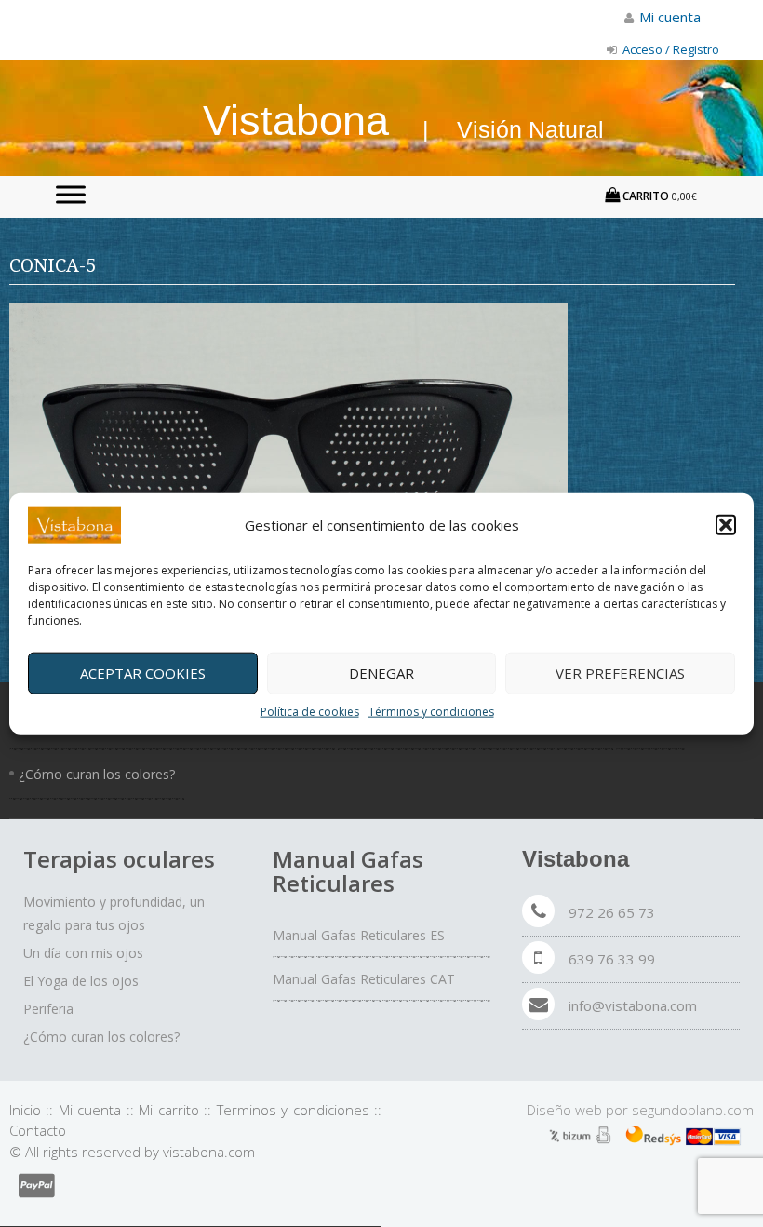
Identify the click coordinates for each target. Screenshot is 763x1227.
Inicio (25, 1109)
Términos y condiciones (431, 711)
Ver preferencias (620, 673)
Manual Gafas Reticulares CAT (364, 979)
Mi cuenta (90, 1109)
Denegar (381, 673)
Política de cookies (310, 711)
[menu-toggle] (71, 194)
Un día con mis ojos (83, 953)
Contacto (37, 1130)
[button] (725, 525)
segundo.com (693, 1109)
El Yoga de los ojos (81, 981)
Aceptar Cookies (143, 673)
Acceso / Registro (669, 49)
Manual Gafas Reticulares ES (359, 935)
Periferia (48, 1009)
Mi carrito (168, 1109)
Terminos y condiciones (293, 1109)
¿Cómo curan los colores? (97, 774)
